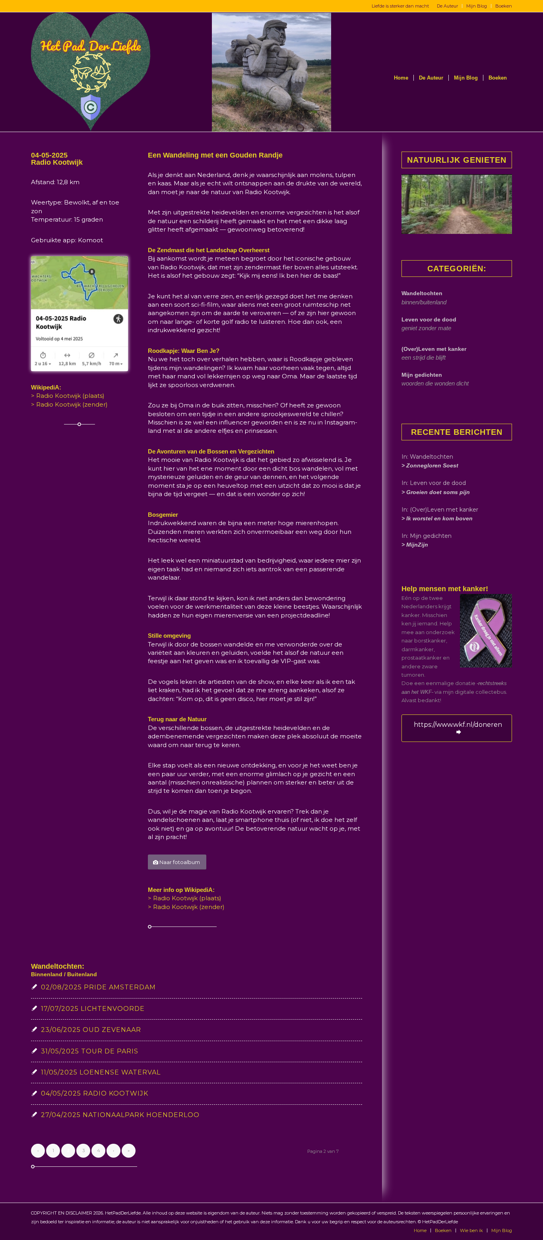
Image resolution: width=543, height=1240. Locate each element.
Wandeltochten (421, 293)
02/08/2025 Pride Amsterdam (98, 987)
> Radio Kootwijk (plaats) (68, 395)
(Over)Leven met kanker (433, 349)
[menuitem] (447, 6)
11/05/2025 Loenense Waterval (101, 1072)
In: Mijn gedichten (426, 535)
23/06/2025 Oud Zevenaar (91, 1030)
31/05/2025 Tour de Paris (89, 1051)
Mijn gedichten (421, 375)
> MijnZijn (414, 544)
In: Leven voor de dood (433, 483)
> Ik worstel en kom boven (437, 518)
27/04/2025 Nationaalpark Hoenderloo (120, 1115)
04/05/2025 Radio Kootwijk (94, 1093)
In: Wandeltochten (427, 456)
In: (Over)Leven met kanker (439, 509)
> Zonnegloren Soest (429, 465)
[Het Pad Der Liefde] (90, 72)
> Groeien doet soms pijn (435, 492)
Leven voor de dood (428, 319)
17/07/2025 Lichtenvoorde (93, 1008)
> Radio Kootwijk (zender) (69, 404)
